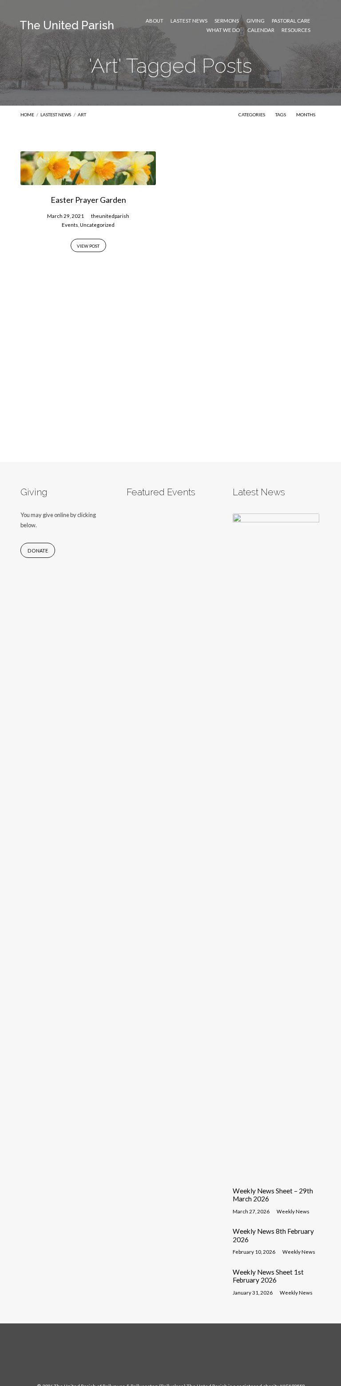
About (154, 21)
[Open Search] (318, 25)
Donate (38, 550)
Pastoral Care (291, 21)
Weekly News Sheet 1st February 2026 (268, 1276)
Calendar (260, 30)
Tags (281, 114)
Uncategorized (97, 225)
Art (82, 114)
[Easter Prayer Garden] (88, 179)
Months (306, 114)
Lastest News (188, 21)
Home (27, 114)
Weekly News (293, 1211)
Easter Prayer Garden (88, 200)
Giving (255, 21)
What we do (223, 30)
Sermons (226, 21)
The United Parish (67, 25)
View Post (88, 246)
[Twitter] (178, 1357)
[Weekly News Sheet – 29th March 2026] (276, 1173)
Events (70, 225)
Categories (252, 114)
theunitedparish (110, 216)
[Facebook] (162, 1357)
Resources (296, 30)
